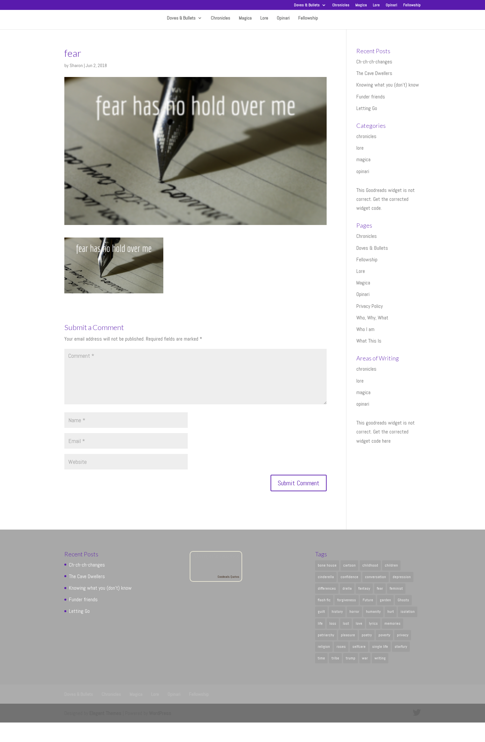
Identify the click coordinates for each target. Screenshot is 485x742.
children (391, 565)
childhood (370, 565)
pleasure (348, 635)
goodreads (376, 422)
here (386, 440)
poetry (367, 635)
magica (363, 159)
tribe (335, 658)
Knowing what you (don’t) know (387, 84)
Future (368, 600)
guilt (321, 611)
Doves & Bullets (307, 5)
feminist (396, 588)
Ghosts (403, 600)
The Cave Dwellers (374, 73)
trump (350, 658)
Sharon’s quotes (216, 555)
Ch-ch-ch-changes (374, 61)
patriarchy (326, 635)
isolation (408, 611)
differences (327, 588)
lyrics (373, 623)
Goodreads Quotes (228, 577)
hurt (390, 611)
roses (341, 646)
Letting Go (366, 108)
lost (346, 623)
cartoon (349, 565)
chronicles (366, 136)
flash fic (324, 600)
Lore (376, 5)
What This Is (368, 340)
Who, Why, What (372, 317)
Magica (361, 5)
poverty (384, 635)
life (320, 623)
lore (360, 147)
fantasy (364, 588)
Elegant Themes (105, 713)
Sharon (76, 65)
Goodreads (376, 190)
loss (332, 623)
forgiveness (346, 600)
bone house (327, 565)
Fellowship (412, 5)
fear (380, 588)
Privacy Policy (369, 306)
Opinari (391, 5)
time (321, 658)
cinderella (326, 576)
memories (392, 623)
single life (380, 646)
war (365, 658)
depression (402, 576)
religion (324, 646)
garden (385, 600)
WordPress (160, 713)
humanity (373, 611)
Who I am (365, 329)
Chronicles (340, 5)
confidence (349, 576)
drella (347, 588)
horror (354, 611)
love (359, 623)
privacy (402, 635)
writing (380, 658)
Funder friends (370, 96)
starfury (401, 646)
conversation (375, 576)
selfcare (359, 646)
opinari (362, 171)
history (337, 611)
